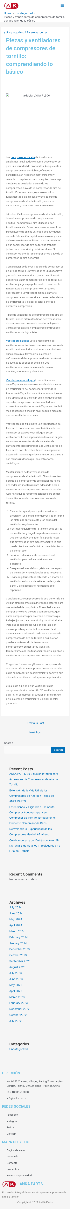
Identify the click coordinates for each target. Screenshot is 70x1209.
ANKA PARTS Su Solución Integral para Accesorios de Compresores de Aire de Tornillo (33, 779)
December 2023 (19, 949)
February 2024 (18, 937)
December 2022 (19, 1008)
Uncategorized (15, 32)
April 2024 (15, 925)
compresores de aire (23, 157)
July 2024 (15, 907)
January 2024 (18, 943)
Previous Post (35, 722)
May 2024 (15, 919)
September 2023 (20, 961)
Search (8, 742)
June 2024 (16, 913)
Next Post (35, 732)
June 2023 (16, 979)
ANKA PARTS (31, 1184)
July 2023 (15, 972)
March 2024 (17, 931)
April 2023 (15, 991)
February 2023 (18, 1002)
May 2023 (15, 985)
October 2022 (18, 1014)
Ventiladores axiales (17, 340)
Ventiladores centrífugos (20, 380)
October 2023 (18, 955)
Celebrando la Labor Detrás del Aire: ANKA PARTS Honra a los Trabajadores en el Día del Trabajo (34, 846)
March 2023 (17, 997)
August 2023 (17, 967)
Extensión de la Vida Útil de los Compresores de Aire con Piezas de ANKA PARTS (31, 796)
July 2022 (15, 1020)
